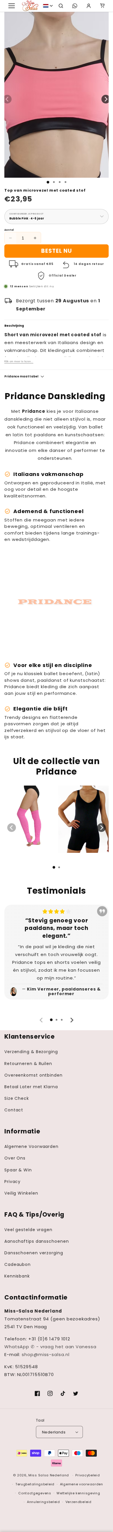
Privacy (12, 1181)
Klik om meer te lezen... (18, 361)
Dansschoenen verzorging (33, 1253)
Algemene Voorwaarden (31, 1146)
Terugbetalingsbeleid (34, 1484)
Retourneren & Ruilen (28, 1063)
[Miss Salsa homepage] (30, 6)
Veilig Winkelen (21, 1193)
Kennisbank (17, 1276)
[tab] (54, 867)
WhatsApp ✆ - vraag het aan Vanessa (50, 1347)
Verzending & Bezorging (31, 1052)
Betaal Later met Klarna (31, 1087)
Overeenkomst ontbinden (33, 1075)
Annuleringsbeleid (43, 1502)
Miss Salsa (38, 1475)
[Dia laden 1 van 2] (54, 182)
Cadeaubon (17, 1264)
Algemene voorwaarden (81, 1484)
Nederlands (53, 1432)
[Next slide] (101, 827)
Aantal (9, 230)
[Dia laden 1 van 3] (60, 182)
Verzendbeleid (78, 1502)
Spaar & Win (18, 1170)
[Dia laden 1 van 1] (48, 182)
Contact (13, 1110)
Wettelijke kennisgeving (78, 1493)
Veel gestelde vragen (28, 1230)
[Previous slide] (11, 827)
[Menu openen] (11, 6)
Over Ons (14, 1158)
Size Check (16, 1098)
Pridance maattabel (21, 376)
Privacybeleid (87, 1475)
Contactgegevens (34, 1493)
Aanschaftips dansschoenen (36, 1241)
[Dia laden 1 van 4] (65, 182)
